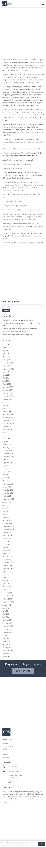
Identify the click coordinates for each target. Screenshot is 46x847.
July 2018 (5, 608)
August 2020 (6, 538)
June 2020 (6, 544)
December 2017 (7, 626)
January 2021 (7, 523)
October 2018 (7, 599)
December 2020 (8, 526)
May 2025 (6, 378)
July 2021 (5, 505)
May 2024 (5, 405)
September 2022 (8, 463)
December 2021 (7, 490)
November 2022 (8, 457)
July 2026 (5, 345)
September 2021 (8, 499)
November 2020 (8, 529)
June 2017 (5, 635)
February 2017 (7, 644)
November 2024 (8, 396)
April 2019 (5, 584)
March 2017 (6, 641)
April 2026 (6, 354)
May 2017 (5, 638)
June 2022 (6, 472)
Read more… (6, 803)
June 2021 (5, 508)
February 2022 (7, 484)
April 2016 (5, 656)
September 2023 (8, 429)
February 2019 (7, 590)
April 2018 (5, 617)
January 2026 (7, 360)
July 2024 (5, 402)
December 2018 (7, 596)
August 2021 (6, 502)
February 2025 (7, 387)
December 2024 (7, 393)
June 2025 (6, 375)
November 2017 (7, 629)
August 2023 (6, 432)
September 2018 (8, 602)
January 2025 (7, 390)
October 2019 (7, 565)
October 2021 (7, 496)
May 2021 (5, 511)
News (4, 752)
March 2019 (6, 587)
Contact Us (5, 757)
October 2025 (7, 366)
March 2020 (6, 553)
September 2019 (8, 569)
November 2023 (8, 423)
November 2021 (7, 493)
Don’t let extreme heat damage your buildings (17, 320)
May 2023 (5, 441)
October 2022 (7, 460)
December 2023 (7, 420)
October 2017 (7, 632)
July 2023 (5, 435)
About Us (5, 743)
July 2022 (5, 469)
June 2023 (6, 438)
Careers (4, 755)
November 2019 (7, 562)
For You (4, 749)
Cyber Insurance (23, 243)
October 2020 (7, 532)
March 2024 (6, 411)
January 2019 (7, 593)
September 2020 (8, 535)
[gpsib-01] (7, 3)
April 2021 (5, 514)
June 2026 (6, 348)
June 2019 (5, 578)
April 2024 (6, 408)
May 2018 (5, 614)
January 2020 (7, 559)
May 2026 (6, 351)
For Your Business (7, 746)
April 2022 (6, 478)
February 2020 (7, 556)
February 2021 (7, 520)
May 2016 (5, 653)
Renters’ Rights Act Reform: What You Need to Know (20, 329)
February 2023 (7, 447)
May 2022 (5, 475)
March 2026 (6, 357)
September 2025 (8, 369)
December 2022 (7, 454)
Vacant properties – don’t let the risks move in (17, 335)
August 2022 (6, 466)
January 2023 (7, 450)
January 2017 (7, 647)
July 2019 (5, 575)
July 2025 (5, 372)
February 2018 (7, 620)
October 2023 (7, 426)
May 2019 (5, 581)
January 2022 (7, 487)
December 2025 (8, 363)
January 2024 (7, 417)
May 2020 (6, 547)
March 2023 (6, 444)
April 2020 (6, 550)
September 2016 (8, 650)
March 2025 (6, 384)
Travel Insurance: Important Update (14, 332)
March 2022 (6, 481)
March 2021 (6, 517)
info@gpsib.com (13, 771)
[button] (43, 4)
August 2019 (6, 572)
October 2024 (7, 399)
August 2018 (6, 605)
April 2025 (6, 381)
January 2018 (7, 623)
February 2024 (7, 414)
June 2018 (5, 611)
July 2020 (5, 541)
